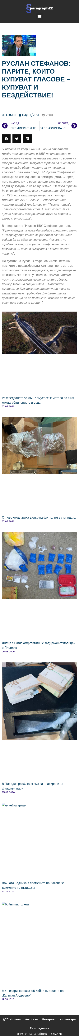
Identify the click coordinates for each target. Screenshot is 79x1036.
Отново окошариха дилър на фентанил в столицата (39, 517)
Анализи (31, 1019)
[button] (39, 16)
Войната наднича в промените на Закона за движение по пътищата (33, 885)
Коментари (68, 1019)
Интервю (48, 1019)
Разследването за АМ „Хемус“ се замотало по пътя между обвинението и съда (38, 400)
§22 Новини (12, 1019)
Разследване (39, 1028)
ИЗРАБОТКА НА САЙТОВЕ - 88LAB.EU (39, 1034)
